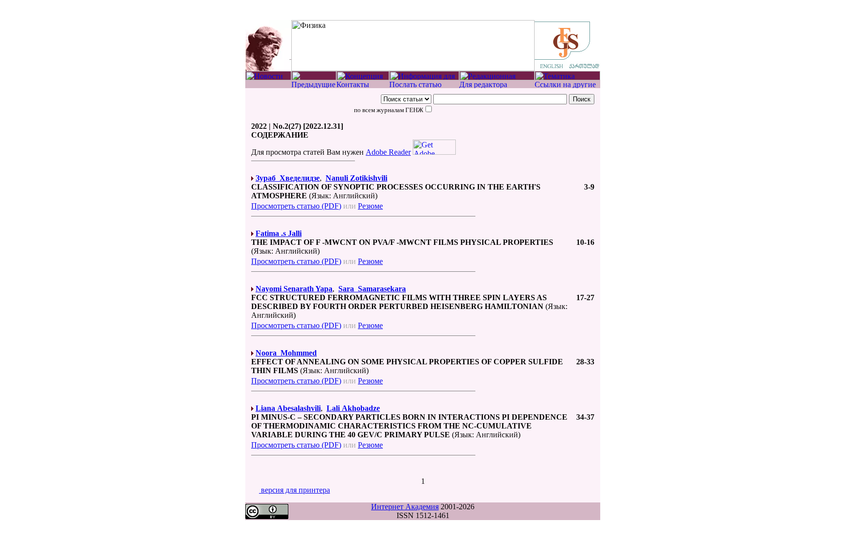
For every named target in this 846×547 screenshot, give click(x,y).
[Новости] (268, 77)
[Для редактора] (497, 85)
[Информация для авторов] (424, 77)
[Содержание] (313, 77)
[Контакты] (362, 85)
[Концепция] (362, 77)
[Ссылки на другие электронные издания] (567, 85)
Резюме (370, 206)
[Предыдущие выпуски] (313, 85)
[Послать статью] (424, 85)
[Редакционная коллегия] (497, 77)
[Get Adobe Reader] (434, 152)
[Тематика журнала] (567, 77)
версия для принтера (294, 490)
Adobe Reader (388, 152)
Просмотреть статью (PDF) (296, 206)
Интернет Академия (405, 506)
